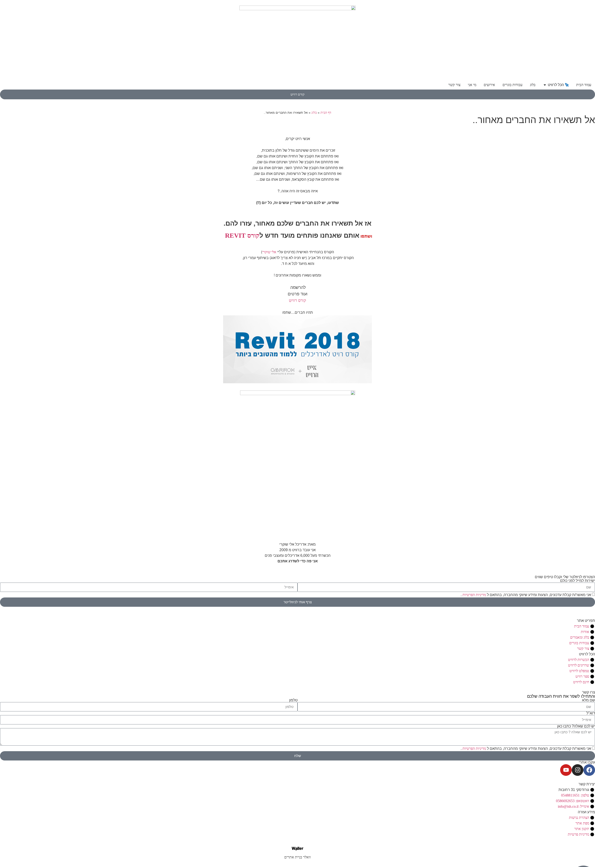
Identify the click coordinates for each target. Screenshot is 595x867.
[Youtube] (566, 770)
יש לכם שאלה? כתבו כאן (576, 726)
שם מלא (588, 700)
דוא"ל (590, 713)
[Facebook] (589, 770)
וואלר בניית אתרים (297, 857)
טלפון (293, 700)
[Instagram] (577, 770)
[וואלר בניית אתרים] (297, 848)
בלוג (314, 112)
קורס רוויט (297, 300)
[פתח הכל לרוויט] (545, 85)
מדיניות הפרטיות (474, 595)
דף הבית (326, 112)
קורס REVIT (242, 235)
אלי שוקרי (269, 252)
